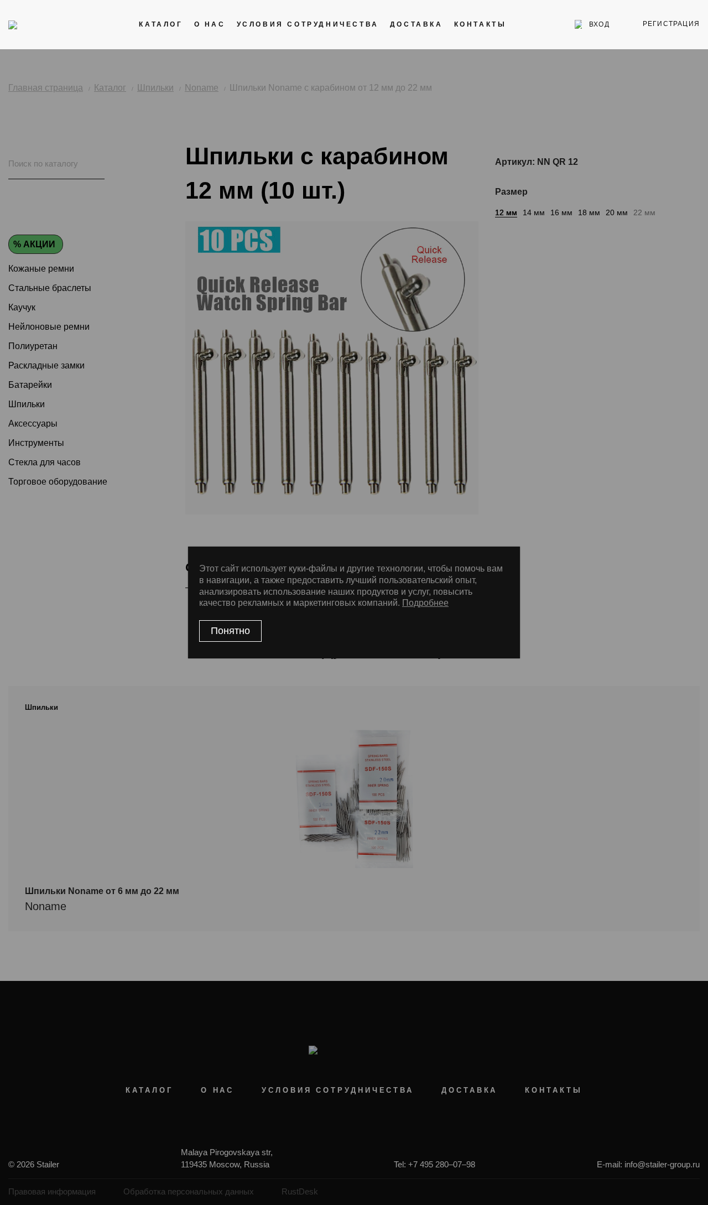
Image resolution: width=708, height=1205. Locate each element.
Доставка (416, 24)
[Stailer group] (39, 24)
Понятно (230, 630)
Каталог (161, 24)
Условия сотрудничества (308, 24)
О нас (210, 24)
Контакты (480, 24)
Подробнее (425, 602)
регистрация (671, 24)
